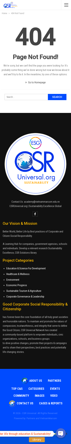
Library (37, 439)
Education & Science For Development (26, 268)
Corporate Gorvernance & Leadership (25, 296)
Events (55, 388)
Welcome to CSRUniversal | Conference (34, 433)
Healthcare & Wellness (17, 274)
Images (39, 395)
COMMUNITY (21, 395)
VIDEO (54, 395)
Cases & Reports (50, 403)
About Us (35, 380)
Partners (54, 380)
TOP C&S (17, 388)
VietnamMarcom (48, 418)
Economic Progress (16, 285)
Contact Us (25, 403)
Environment (12, 279)
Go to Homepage (37, 82)
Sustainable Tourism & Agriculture (23, 290)
